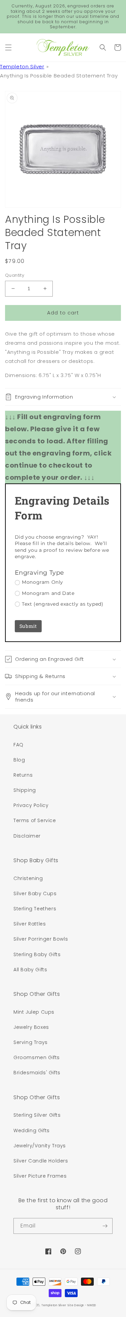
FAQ (18, 744)
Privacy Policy (30, 805)
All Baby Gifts (30, 969)
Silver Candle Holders (40, 1160)
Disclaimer (27, 836)
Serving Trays (30, 1042)
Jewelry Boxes (31, 1027)
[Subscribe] (104, 1226)
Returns (23, 775)
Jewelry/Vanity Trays (39, 1145)
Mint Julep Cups (33, 1012)
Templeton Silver (22, 66)
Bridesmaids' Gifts (36, 1072)
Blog (19, 759)
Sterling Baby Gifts (36, 954)
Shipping (24, 790)
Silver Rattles (29, 923)
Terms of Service (34, 820)
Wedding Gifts (31, 1130)
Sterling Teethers (34, 908)
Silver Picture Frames (40, 1176)
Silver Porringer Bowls (40, 939)
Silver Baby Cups (35, 893)
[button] (8, 47)
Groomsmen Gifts (36, 1057)
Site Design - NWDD (82, 1305)
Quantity (14, 275)
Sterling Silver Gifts (37, 1115)
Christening (28, 878)
